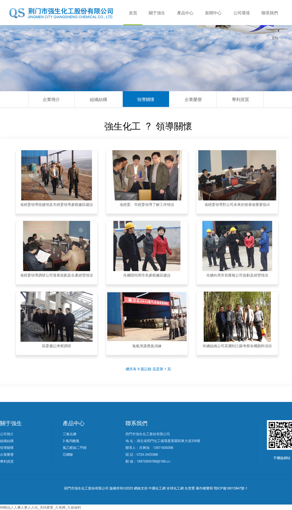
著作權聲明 (204, 488)
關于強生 (157, 13)
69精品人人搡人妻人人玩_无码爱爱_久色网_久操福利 (40, 507)
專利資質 (240, 99)
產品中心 (185, 13)
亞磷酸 (68, 454)
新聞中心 (213, 13)
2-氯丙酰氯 (71, 440)
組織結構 (98, 99)
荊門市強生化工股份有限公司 (86, 488)
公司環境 (241, 13)
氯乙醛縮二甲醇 (75, 447)
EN (275, 38)
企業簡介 (51, 99)
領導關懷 (145, 99)
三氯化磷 (69, 433)
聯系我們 (269, 13)
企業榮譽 (193, 99)
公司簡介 (7, 433)
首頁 (133, 13)
